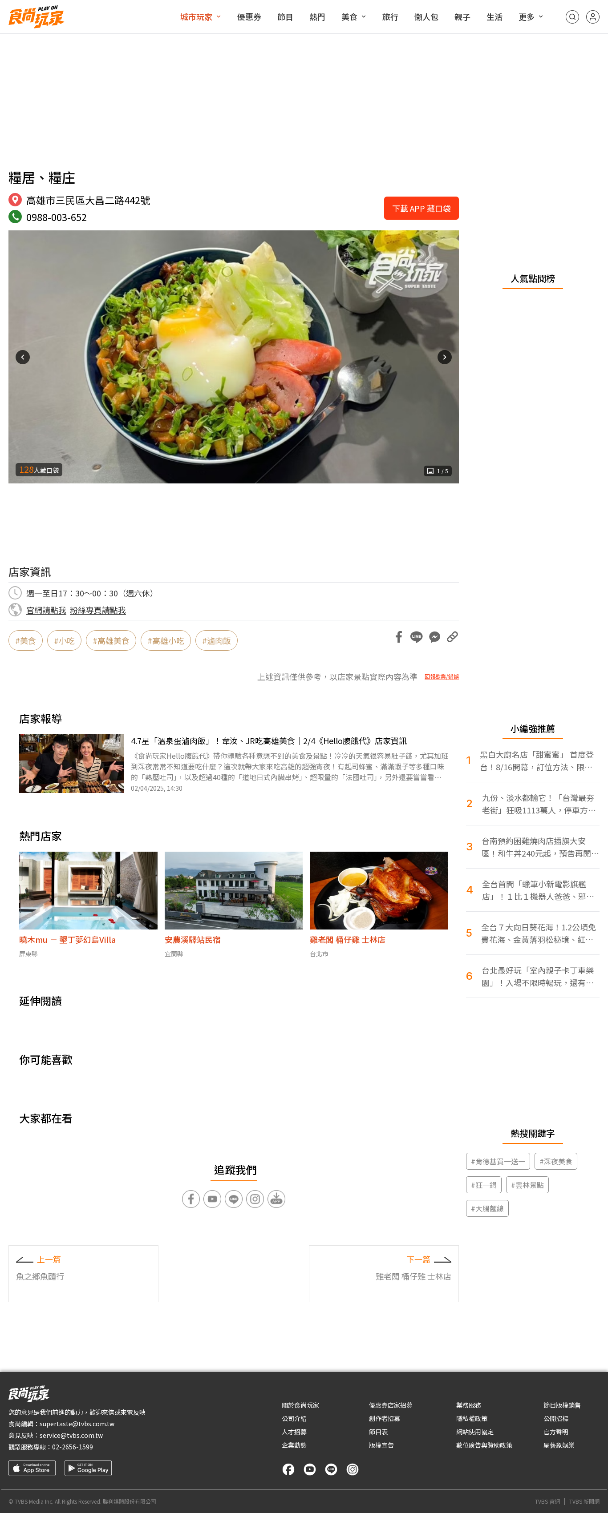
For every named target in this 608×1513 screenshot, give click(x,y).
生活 (494, 16)
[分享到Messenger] (434, 637)
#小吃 (64, 640)
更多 (527, 16)
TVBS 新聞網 (584, 1501)
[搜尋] (572, 17)
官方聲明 (555, 1431)
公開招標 (555, 1418)
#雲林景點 (527, 1184)
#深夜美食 (555, 1161)
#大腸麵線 (487, 1208)
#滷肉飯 (216, 640)
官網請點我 (46, 610)
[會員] (593, 17)
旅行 (390, 16)
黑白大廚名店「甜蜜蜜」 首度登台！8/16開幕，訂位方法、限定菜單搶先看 (537, 760)
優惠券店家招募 (391, 1404)
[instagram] (352, 1469)
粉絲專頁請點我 (98, 610)
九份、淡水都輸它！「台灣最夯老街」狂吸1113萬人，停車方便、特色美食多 (538, 804)
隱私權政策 (471, 1418)
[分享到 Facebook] (398, 637)
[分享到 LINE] (416, 637)
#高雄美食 (111, 640)
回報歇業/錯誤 (442, 676)
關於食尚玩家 (300, 1404)
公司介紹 (294, 1418)
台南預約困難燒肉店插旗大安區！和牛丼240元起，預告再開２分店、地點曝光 (540, 847)
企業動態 (294, 1445)
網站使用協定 (475, 1431)
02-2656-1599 (72, 1446)
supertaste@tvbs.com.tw (77, 1423)
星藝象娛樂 (559, 1445)
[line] (331, 1469)
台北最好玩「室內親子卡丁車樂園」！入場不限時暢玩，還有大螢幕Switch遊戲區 (538, 976)
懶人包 (426, 16)
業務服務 (468, 1404)
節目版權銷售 (562, 1404)
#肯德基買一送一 (498, 1161)
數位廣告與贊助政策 (484, 1445)
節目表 (378, 1431)
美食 (349, 16)
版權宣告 (381, 1445)
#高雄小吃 (165, 640)
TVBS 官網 (547, 1501)
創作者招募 (384, 1418)
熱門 (317, 16)
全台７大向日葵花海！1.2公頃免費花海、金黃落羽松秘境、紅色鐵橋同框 (538, 933)
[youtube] (309, 1469)
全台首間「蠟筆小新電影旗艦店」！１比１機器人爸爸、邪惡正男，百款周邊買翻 (538, 890)
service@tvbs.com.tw (71, 1435)
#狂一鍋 (484, 1184)
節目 (285, 16)
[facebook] (288, 1469)
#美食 (25, 640)
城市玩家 (196, 16)
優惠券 (249, 16)
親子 (462, 16)
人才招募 (294, 1431)
